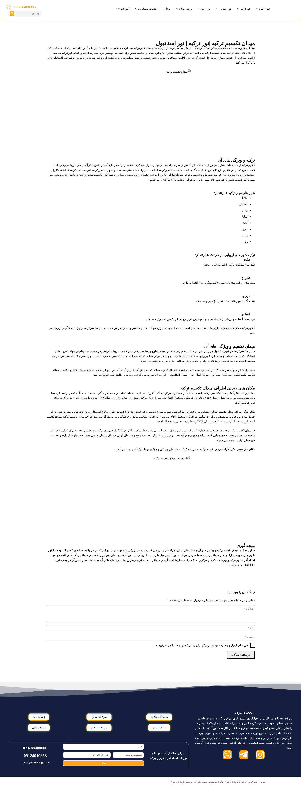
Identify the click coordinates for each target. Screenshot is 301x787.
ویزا (168, 8)
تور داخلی (264, 8)
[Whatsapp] (227, 754)
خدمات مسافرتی (147, 8)
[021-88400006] (8, 7)
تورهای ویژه (185, 8)
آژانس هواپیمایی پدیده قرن (157, 555)
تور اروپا (206, 8)
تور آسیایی (225, 8)
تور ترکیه (245, 8)
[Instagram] (260, 754)
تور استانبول (170, 43)
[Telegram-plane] (243, 754)
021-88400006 (24, 7)
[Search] (12, 14)
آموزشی (124, 8)
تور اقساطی (60, 57)
